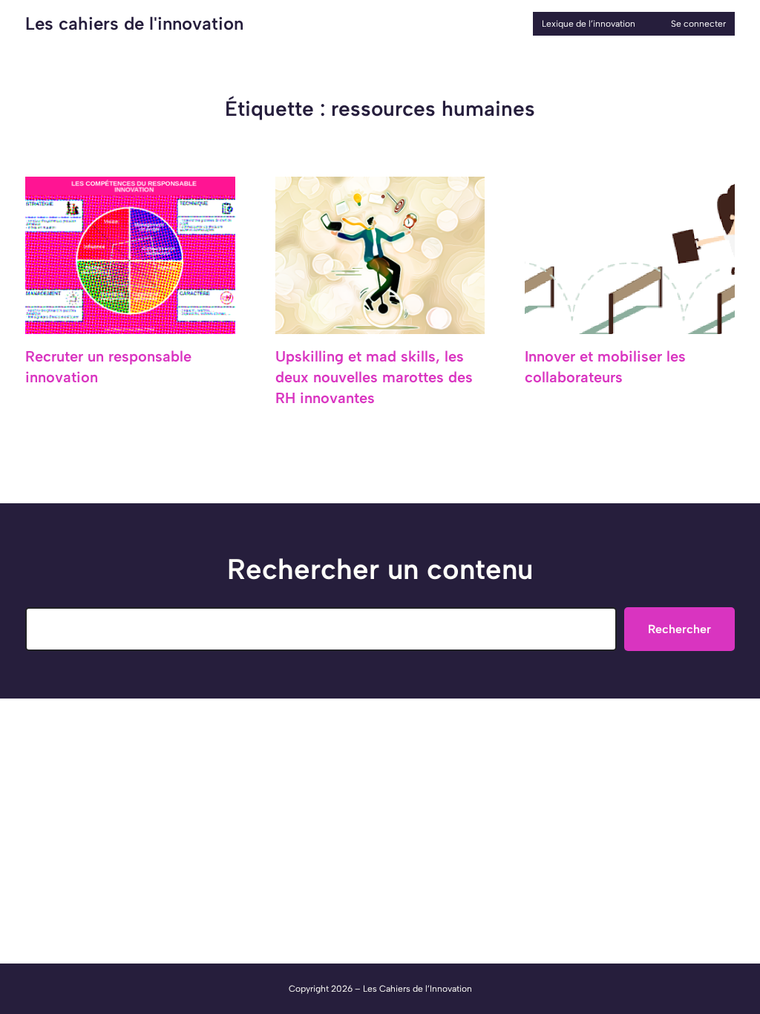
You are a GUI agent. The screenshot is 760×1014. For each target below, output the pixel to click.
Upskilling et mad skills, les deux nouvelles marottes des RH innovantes (374, 377)
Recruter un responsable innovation (108, 366)
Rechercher (679, 629)
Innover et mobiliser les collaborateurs (605, 366)
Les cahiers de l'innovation (134, 23)
